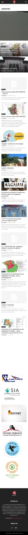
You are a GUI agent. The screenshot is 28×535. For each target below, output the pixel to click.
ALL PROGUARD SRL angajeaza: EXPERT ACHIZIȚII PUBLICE (12, 247)
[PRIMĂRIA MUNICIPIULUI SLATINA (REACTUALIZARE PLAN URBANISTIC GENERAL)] (14, 53)
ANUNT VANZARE (7, 305)
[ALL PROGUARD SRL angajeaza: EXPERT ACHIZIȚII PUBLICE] (14, 238)
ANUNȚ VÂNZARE (7, 168)
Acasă (2, 5)
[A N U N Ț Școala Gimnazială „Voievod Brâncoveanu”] (14, 211)
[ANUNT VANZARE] (14, 297)
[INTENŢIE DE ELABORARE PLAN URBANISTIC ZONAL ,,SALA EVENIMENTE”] (14, 266)
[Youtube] (16, 527)
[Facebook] (12, 527)
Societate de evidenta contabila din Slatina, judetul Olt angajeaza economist (13, 194)
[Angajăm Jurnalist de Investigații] (14, 136)
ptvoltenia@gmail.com (17, 518)
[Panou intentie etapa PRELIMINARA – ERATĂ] (14, 84)
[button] (2, 2)
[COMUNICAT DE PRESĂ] (14, 69)
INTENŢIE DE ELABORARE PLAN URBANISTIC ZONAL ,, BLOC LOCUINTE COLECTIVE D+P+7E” (12, 331)
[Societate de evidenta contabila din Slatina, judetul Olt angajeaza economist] (14, 184)
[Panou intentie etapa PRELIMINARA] (14, 108)
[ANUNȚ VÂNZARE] (14, 160)
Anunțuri (3, 46)
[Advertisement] (14, 26)
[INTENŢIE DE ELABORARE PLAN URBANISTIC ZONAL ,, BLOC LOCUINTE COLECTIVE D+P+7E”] (14, 321)
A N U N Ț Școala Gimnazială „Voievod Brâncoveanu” (11, 220)
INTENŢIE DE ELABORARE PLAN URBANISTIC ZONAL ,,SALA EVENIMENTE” (12, 276)
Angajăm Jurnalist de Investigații (12, 144)
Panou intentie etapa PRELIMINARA (13, 116)
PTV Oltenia (3, 54)
